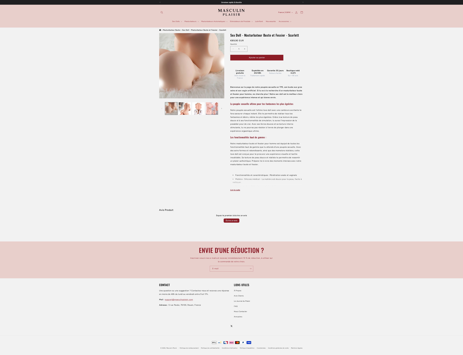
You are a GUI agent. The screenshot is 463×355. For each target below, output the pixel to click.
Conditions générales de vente (278, 348)
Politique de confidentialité (210, 348)
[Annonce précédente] (160, 2)
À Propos (237, 291)
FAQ (236, 306)
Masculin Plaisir (171, 348)
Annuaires (238, 317)
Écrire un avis (231, 220)
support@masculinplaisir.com (179, 299)
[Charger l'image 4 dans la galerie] (212, 108)
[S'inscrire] (250, 268)
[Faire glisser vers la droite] (221, 108)
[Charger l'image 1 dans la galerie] (171, 108)
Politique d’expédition (247, 348)
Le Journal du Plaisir (242, 301)
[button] (161, 12)
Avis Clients (239, 296)
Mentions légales (297, 348)
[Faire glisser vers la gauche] (161, 108)
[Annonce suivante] (303, 2)
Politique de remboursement (189, 348)
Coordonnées (261, 348)
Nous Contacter (240, 311)
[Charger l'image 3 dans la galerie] (198, 108)
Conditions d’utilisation (230, 348)
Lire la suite (235, 190)
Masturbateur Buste (171, 30)
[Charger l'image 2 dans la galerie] (185, 108)
